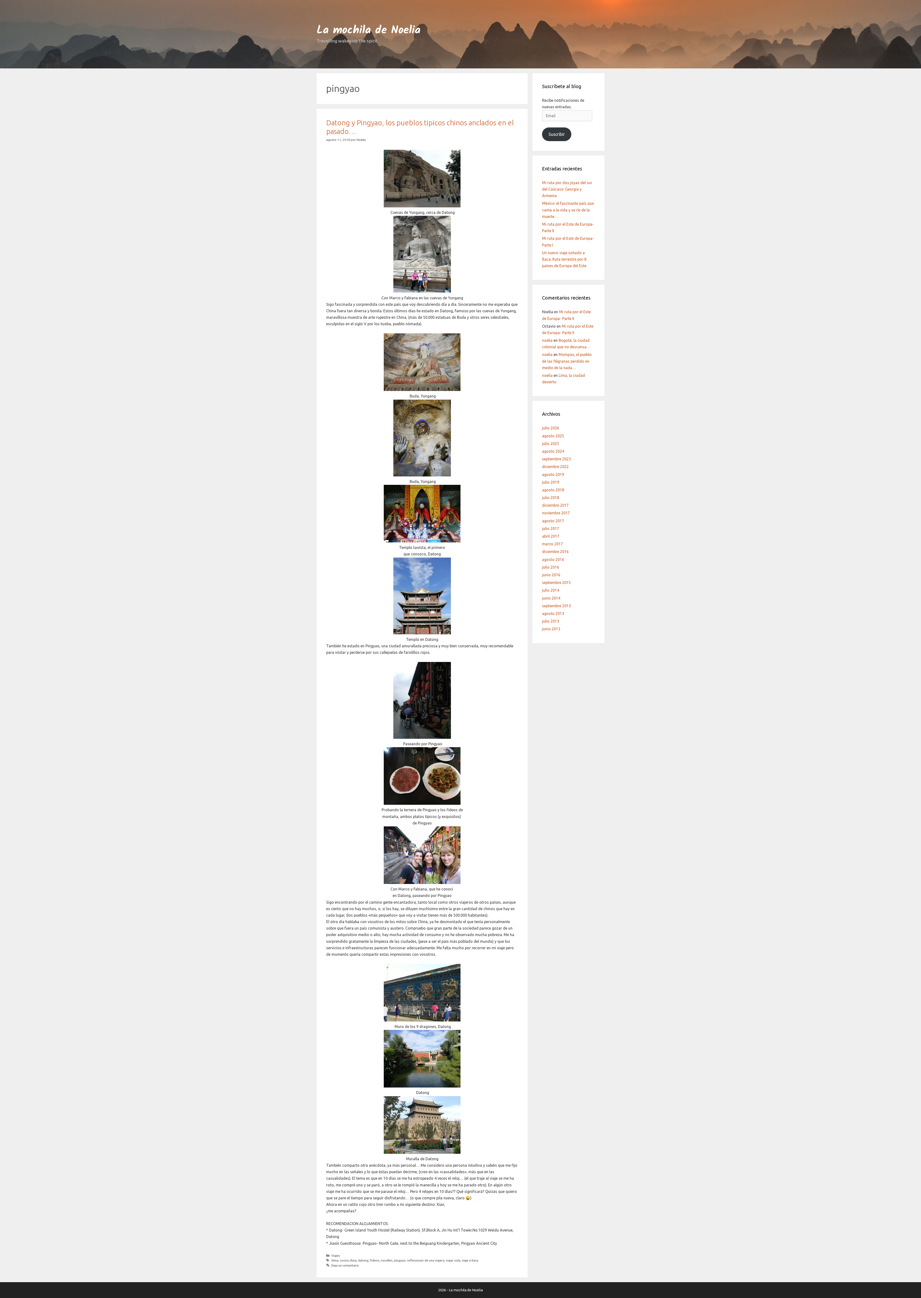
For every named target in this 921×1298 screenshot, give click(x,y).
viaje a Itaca (470, 1260)
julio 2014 (550, 590)
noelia (547, 340)
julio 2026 (550, 428)
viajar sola (453, 1260)
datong (363, 1260)
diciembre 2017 (555, 505)
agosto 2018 (553, 490)
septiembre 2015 (556, 582)
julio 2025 (550, 443)
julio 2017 (550, 528)
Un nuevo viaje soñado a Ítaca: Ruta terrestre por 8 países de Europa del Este (564, 259)
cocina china (348, 1260)
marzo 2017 (552, 544)
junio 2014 (551, 598)
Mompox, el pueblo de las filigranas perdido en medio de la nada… (567, 361)
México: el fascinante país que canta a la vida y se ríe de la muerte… (568, 209)
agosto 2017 (553, 521)
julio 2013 (550, 621)
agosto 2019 (553, 474)
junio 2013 (551, 629)
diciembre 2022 (555, 466)
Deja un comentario (345, 1265)
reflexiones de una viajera (425, 1260)
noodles (387, 1260)
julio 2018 (550, 497)
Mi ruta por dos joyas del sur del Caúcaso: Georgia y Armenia (567, 189)
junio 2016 (551, 575)
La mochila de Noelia (368, 31)
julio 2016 (550, 567)
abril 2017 (550, 536)
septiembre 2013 (556, 606)
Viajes (335, 1255)
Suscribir (557, 134)
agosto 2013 (553, 613)
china (334, 1260)
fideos (374, 1260)
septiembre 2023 (556, 459)
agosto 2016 (553, 559)
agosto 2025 (553, 436)
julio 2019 (550, 482)
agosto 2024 (553, 451)
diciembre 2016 (555, 551)
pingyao (400, 1260)
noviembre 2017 (556, 513)
